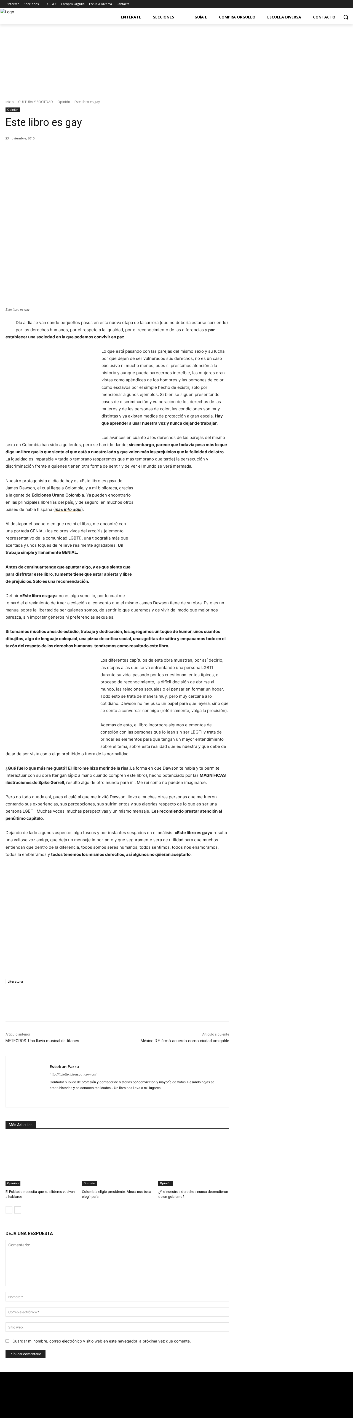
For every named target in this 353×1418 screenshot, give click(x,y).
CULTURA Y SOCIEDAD (35, 101)
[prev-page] (9, 1210)
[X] (57, 152)
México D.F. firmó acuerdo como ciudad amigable (185, 1040)
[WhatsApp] (82, 152)
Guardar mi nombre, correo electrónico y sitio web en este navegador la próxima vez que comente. (101, 1341)
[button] (345, 17)
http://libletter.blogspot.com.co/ (73, 1074)
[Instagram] (343, 4)
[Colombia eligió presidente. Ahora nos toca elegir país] (117, 1161)
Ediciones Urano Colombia (58, 495)
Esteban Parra (64, 1066)
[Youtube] (335, 4)
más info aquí (68, 509)
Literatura (15, 981)
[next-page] (17, 1210)
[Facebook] (320, 4)
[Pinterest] (69, 152)
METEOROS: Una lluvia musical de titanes (42, 1040)
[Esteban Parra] (28, 1081)
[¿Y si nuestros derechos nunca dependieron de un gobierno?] (193, 1161)
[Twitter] (328, 4)
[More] (95, 152)
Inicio (10, 101)
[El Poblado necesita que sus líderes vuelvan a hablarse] (41, 1161)
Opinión (63, 101)
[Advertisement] (294, 255)
